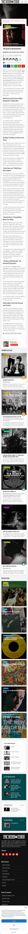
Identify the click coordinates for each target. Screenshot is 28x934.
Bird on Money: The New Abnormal (12, 717)
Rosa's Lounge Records (15, 55)
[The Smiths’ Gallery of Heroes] (14, 620)
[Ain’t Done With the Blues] (14, 551)
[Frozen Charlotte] (7, 753)
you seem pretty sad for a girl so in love (16, 762)
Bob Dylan (7, 382)
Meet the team (6, 898)
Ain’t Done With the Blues (9, 566)
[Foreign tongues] (7, 758)
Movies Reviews (6, 868)
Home (4, 20)
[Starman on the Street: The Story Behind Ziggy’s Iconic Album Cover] (7, 794)
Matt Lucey (7, 62)
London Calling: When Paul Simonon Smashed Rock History (16, 788)
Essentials (6, 356)
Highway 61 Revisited (8, 380)
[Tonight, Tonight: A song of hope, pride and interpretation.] (7, 781)
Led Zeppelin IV (14, 823)
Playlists (4, 885)
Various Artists (16, 497)
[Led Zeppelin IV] (7, 825)
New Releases (17, 20)
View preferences (14, 929)
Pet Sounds (6, 585)
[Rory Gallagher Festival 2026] (14, 517)
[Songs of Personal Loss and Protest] (7, 768)
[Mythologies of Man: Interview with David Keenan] (14, 699)
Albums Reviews (6, 865)
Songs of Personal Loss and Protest (15, 768)
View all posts (14, 344)
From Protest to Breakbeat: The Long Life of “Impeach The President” (14, 638)
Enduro (12, 746)
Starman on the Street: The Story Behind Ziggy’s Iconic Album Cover (16, 795)
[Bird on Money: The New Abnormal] (14, 725)
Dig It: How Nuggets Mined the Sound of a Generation (13, 665)
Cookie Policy (13, 932)
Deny (14, 925)
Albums (11, 20)
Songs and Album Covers (9, 635)
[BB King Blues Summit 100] (14, 477)
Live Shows (6, 507)
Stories (5, 609)
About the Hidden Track (8, 895)
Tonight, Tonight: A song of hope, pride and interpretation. (16, 781)
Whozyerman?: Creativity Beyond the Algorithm (15, 810)
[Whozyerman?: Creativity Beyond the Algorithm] (7, 809)
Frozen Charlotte (15, 751)
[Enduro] (7, 747)
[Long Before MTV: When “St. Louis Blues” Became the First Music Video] (14, 441)
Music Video (6, 431)
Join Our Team (5, 901)
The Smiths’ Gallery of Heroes (11, 611)
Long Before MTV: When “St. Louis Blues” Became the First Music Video (13, 456)
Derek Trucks (17, 493)
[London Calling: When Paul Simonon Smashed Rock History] (7, 786)
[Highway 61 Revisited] (14, 365)
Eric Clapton (6, 420)
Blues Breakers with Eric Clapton (12, 417)
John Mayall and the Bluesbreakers (14, 419)
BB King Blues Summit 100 (9, 491)
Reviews (7, 20)
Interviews (6, 688)
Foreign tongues (15, 757)
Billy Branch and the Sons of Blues (14, 52)
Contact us (5, 904)
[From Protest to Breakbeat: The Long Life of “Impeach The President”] (14, 646)
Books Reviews (5, 874)
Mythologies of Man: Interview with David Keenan (14, 691)
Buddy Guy (12, 495)
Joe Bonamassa (9, 493)
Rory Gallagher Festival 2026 (11, 531)
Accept (14, 921)
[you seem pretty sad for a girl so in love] (7, 763)
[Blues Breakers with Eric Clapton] (14, 402)
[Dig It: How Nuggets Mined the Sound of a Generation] (14, 672)
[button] (26, 907)
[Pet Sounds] (14, 593)
